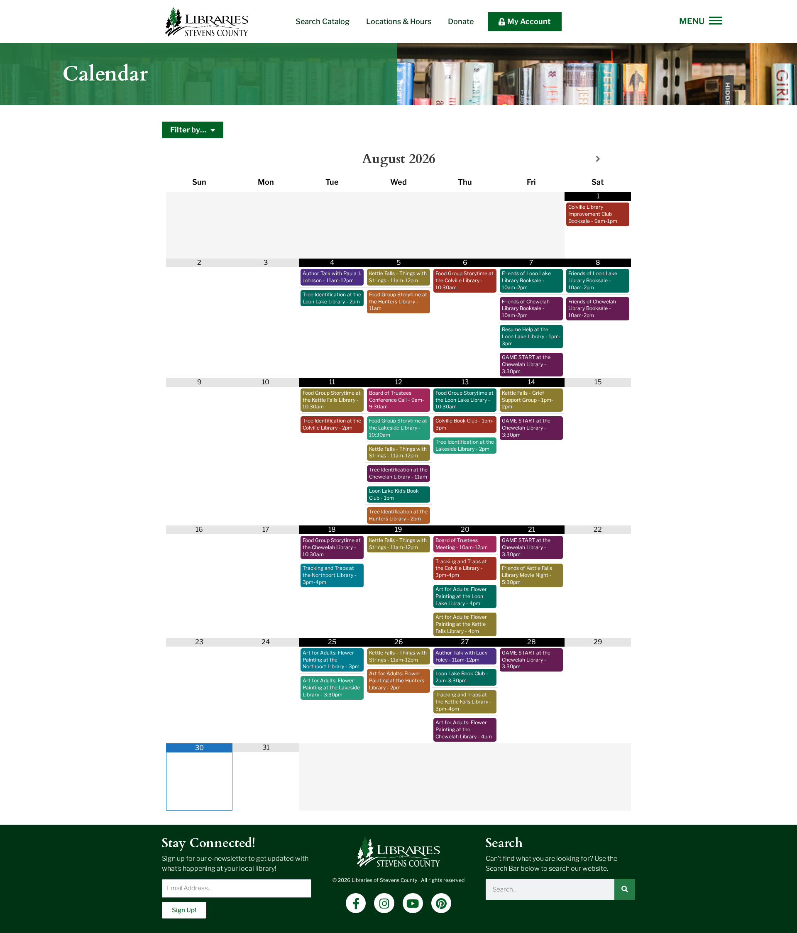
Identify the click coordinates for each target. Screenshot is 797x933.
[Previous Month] (199, 159)
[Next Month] (598, 159)
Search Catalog (323, 21)
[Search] (624, 889)
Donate (461, 21)
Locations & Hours (398, 21)
